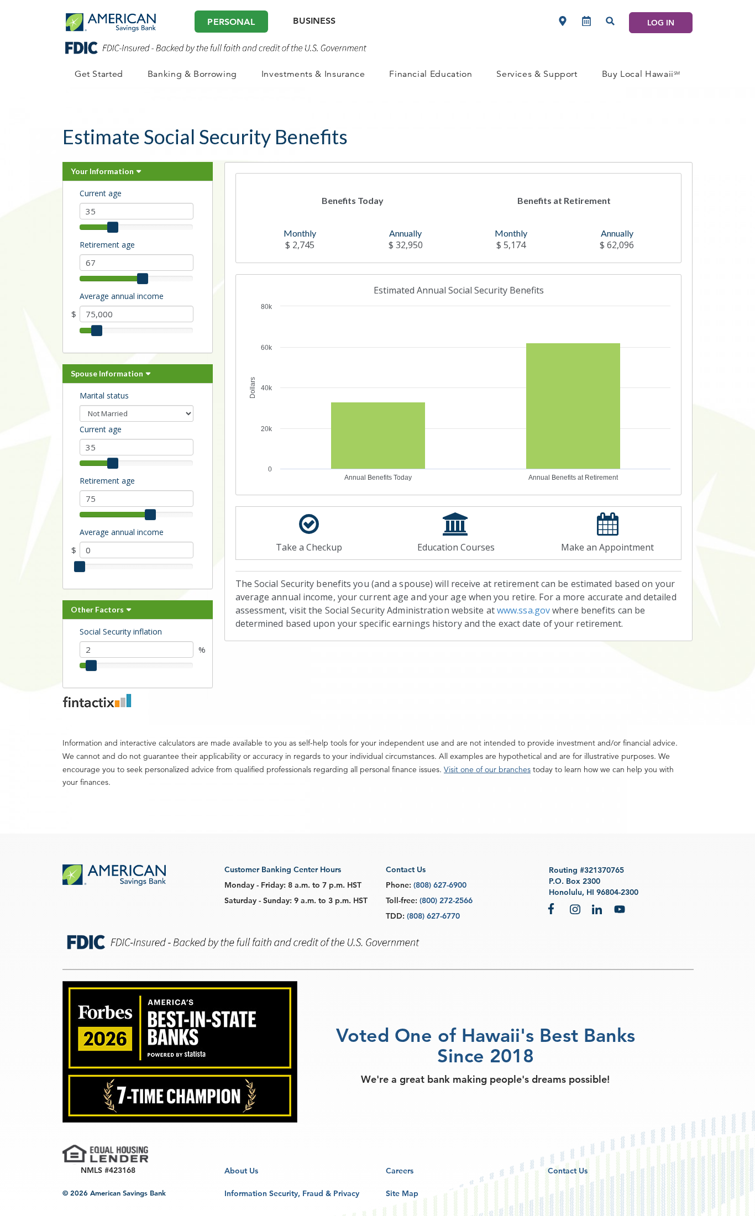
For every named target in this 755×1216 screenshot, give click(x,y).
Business (314, 20)
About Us (241, 1171)
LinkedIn (597, 908)
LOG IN (660, 23)
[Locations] (563, 21)
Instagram (575, 908)
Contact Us (568, 1171)
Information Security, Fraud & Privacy (291, 1193)
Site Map (402, 1193)
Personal (231, 22)
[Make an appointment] (586, 21)
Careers (399, 1171)
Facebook (553, 908)
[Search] (610, 21)
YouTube (619, 908)
